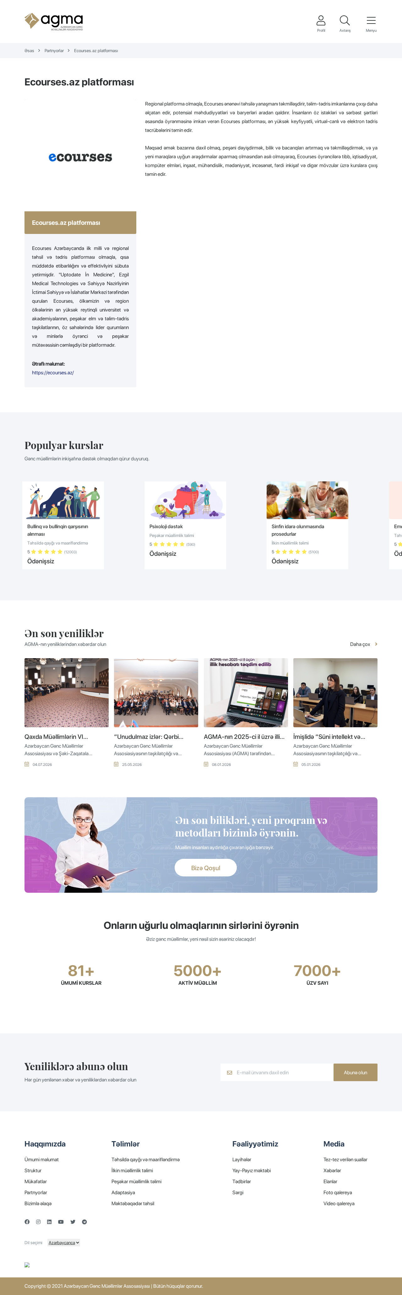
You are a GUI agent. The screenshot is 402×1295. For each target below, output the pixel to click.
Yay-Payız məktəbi (251, 1170)
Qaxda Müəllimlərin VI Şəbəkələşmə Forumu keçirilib (65, 737)
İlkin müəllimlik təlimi (132, 1170)
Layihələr (241, 1159)
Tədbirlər (241, 1181)
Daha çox (360, 644)
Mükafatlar (35, 1181)
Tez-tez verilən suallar (345, 1159)
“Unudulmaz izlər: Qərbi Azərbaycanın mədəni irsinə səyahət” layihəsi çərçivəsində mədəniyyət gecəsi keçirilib (151, 737)
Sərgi (237, 1192)
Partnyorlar (54, 50)
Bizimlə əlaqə (38, 1203)
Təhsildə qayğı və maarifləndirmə (145, 1159)
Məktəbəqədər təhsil (132, 1203)
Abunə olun (355, 1073)
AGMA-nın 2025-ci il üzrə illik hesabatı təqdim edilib (243, 737)
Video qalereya (339, 1203)
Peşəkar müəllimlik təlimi (136, 1181)
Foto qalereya (337, 1192)
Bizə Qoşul (205, 868)
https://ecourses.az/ (53, 373)
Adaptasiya (123, 1192)
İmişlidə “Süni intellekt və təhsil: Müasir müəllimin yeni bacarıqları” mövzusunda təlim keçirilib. (334, 737)
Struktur (32, 1170)
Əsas (29, 50)
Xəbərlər (332, 1170)
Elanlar (330, 1181)
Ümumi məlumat (41, 1159)
